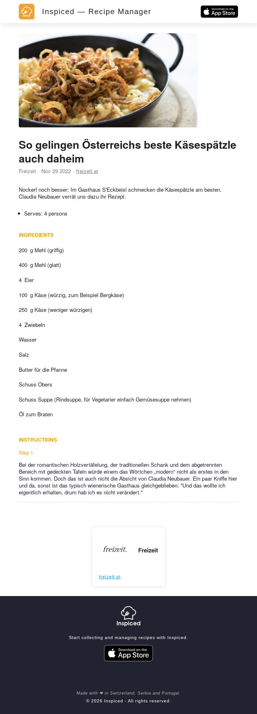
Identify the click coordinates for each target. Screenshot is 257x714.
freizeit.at (87, 171)
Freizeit (27, 171)
